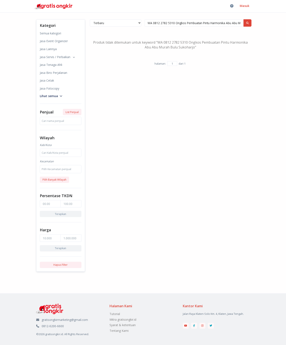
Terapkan (60, 214)
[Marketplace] (49, 308)
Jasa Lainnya (48, 49)
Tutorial (115, 314)
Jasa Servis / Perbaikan (55, 57)
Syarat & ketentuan (123, 325)
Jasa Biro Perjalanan (53, 73)
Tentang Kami (119, 331)
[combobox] (60, 121)
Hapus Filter (60, 265)
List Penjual (72, 112)
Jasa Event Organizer (54, 41)
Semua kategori (50, 33)
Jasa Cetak (47, 80)
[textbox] (53, 121)
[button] (51, 95)
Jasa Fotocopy (49, 88)
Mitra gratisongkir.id (123, 320)
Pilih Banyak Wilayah (54, 179)
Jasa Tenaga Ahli (51, 65)
